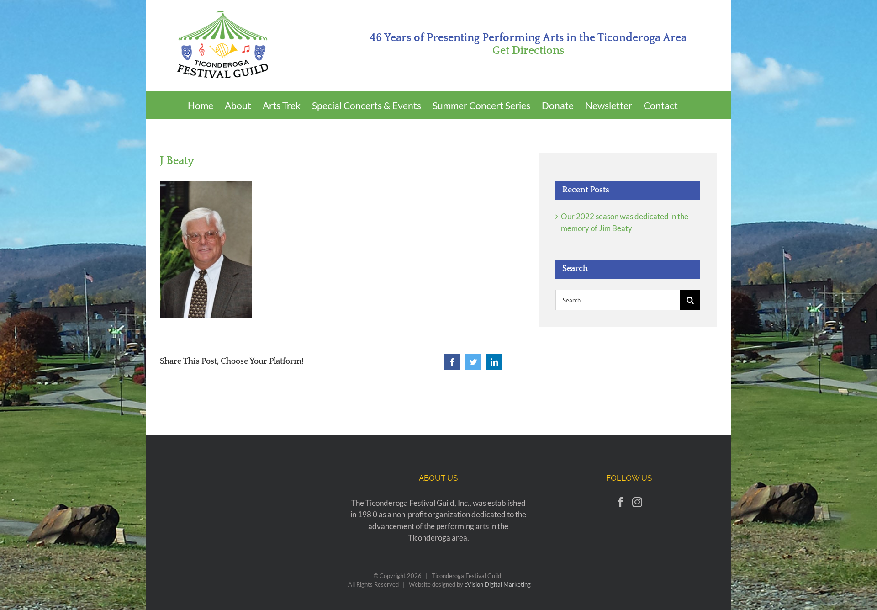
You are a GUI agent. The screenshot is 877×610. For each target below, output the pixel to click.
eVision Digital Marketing (498, 584)
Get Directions (528, 51)
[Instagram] (637, 502)
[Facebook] (621, 502)
